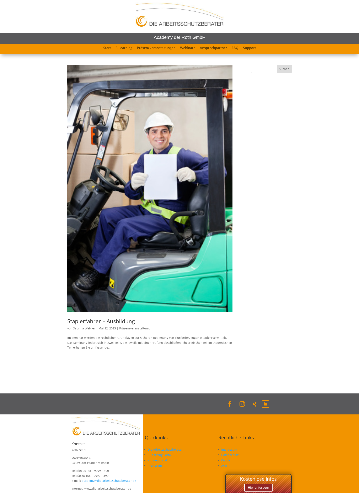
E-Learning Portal (160, 455)
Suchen (284, 69)
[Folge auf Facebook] (229, 404)
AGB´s (225, 466)
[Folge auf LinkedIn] (265, 404)
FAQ (235, 48)
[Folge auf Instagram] (242, 404)
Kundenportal (157, 460)
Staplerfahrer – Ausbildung (101, 321)
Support (249, 48)
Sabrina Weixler (84, 328)
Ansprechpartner (213, 48)
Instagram (155, 466)
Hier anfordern (258, 487)
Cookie (225, 460)
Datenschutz (230, 455)
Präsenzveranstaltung (134, 328)
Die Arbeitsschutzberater (165, 449)
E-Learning (124, 48)
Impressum (229, 449)
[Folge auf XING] (254, 404)
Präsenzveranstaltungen (156, 48)
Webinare (187, 48)
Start (107, 48)
